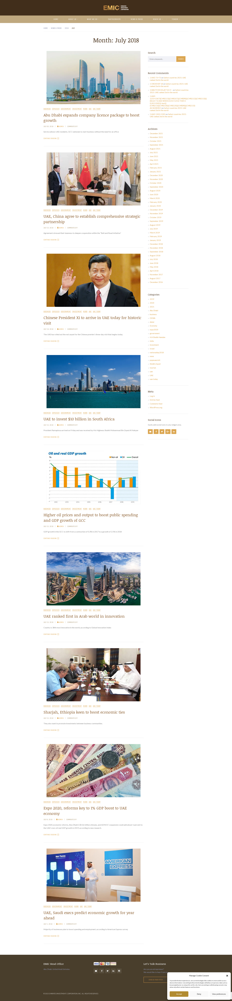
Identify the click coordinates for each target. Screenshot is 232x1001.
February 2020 (156, 202)
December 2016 (156, 282)
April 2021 (154, 164)
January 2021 (155, 171)
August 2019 (155, 225)
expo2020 (55, 109)
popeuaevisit (155, 360)
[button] (227, 975)
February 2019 (156, 236)
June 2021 (154, 156)
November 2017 (156, 274)
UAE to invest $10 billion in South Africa (79, 418)
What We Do (92, 19)
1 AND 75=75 (155, 78)
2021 (152, 307)
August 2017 (155, 278)
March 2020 (155, 198)
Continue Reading (50, 138)
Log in (152, 396)
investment (77, 109)
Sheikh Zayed (155, 364)
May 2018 (154, 267)
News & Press (137, 19)
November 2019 (156, 213)
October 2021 (155, 141)
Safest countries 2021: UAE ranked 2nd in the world (168, 79)
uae (90, 109)
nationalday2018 (157, 352)
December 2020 (156, 175)
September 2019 (156, 221)
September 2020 (156, 187)
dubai (152, 322)
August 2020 (155, 190)
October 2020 (155, 183)
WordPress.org (156, 407)
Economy (153, 326)
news (85, 109)
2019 (152, 299)
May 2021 (154, 160)
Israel (152, 349)
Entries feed (155, 400)
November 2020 (156, 179)
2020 (152, 303)
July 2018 (154, 259)
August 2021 (155, 149)
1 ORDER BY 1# (156, 84)
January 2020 (155, 206)
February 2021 (156, 168)
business (47, 109)
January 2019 (155, 240)
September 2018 (156, 252)
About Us (72, 19)
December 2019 (156, 210)
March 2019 (155, 233)
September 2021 (156, 145)
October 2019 (155, 217)
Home (56, 19)
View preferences (219, 994)
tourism (153, 368)
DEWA (152, 318)
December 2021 (156, 133)
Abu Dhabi (154, 310)
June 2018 (154, 263)
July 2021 (154, 152)
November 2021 (156, 137)
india (152, 341)
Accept (179, 994)
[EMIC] (116, 7)
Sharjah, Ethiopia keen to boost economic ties (84, 712)
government (66, 109)
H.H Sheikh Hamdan (157, 337)
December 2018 (156, 244)
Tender (175, 19)
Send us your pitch (156, 980)
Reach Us (157, 19)
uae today (97, 109)
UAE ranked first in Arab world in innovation (84, 616)
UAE (151, 375)
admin (61, 126)
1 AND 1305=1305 (157, 114)
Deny (199, 994)
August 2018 (155, 255)
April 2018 (154, 271)
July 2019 (154, 229)
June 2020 (154, 194)
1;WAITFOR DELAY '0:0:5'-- (161, 90)
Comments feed (156, 404)
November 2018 (156, 248)
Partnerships (114, 19)
